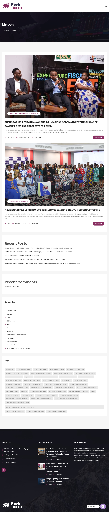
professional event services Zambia (17, 398)
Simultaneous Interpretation (16, 335)
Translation (10, 338)
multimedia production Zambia (78, 391)
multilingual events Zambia (57, 391)
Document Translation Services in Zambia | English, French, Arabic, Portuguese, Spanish (35, 259)
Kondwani (11, 137)
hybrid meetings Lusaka (13, 384)
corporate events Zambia (14, 377)
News (16, 113)
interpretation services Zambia (64, 388)
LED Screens (11, 321)
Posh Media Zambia (27, 395)
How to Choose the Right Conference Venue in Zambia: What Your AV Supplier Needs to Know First (38, 248)
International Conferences (78, 384)
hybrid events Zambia (80, 380)
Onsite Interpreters (12, 395)
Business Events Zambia (57, 369)
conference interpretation (75, 369)
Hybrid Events (66, 380)
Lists (8, 324)
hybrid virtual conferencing (32, 384)
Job (9, 223)
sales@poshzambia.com (13, 455)
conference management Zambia (41, 373)
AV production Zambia (23, 369)
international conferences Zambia (17, 388)
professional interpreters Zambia (41, 398)
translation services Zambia (15, 411)
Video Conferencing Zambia (35, 411)
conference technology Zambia (85, 373)
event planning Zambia (86, 377)
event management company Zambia (46, 377)
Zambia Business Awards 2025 (56, 411)
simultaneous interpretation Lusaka (66, 398)
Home (6, 30)
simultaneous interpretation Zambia (17, 402)
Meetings (24, 391)
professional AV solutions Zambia (46, 395)
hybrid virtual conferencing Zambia (56, 384)
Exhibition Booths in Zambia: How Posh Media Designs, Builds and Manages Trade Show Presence (38, 252)
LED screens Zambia (12, 391)
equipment (28, 377)
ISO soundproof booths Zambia (87, 388)
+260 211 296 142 (10, 459)
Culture (9, 314)
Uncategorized (12, 342)
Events (12, 113)
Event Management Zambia (68, 377)
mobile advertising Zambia (38, 391)
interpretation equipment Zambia (41, 388)
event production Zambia (32, 380)
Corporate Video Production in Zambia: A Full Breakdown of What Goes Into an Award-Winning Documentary (42, 263)
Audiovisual (10, 369)
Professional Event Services (69, 395)
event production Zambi (13, 380)
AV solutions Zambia (40, 369)
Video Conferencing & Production (18, 348)
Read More (98, 137)
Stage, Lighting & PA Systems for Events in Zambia (22, 256)
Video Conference (31, 113)
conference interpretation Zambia (17, 373)
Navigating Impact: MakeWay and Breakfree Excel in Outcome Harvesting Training (52, 209)
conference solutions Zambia (63, 373)
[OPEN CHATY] (103, 506)
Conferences (14, 201)
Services (22, 113)
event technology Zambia (51, 380)
